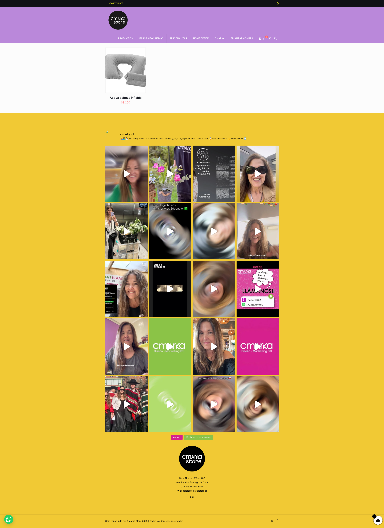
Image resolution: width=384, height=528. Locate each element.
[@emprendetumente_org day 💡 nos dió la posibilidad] (126, 289)
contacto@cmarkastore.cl (193, 490)
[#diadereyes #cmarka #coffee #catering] (126, 231)
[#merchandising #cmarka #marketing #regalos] (170, 346)
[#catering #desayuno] (258, 289)
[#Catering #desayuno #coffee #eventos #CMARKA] (258, 404)
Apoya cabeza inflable (126, 98)
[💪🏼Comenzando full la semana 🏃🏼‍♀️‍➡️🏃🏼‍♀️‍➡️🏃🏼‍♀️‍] (214, 289)
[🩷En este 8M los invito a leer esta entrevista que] (214, 174)
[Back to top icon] (277, 520)
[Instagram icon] (277, 3)
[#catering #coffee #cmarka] (214, 346)
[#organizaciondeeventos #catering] (258, 174)
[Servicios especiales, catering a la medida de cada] (170, 174)
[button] (8, 519)
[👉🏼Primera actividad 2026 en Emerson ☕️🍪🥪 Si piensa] (126, 174)
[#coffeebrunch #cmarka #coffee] (214, 231)
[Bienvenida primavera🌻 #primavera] (258, 346)
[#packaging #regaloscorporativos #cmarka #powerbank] (126, 346)
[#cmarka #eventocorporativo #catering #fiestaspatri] (170, 404)
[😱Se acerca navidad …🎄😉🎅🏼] (258, 231)
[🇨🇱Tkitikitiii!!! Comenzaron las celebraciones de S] (214, 404)
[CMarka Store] (118, 20)
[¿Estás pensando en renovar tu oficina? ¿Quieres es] (170, 231)
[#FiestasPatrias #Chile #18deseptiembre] (126, 404)
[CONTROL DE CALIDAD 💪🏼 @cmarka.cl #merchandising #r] (170, 289)
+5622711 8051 (116, 3)
